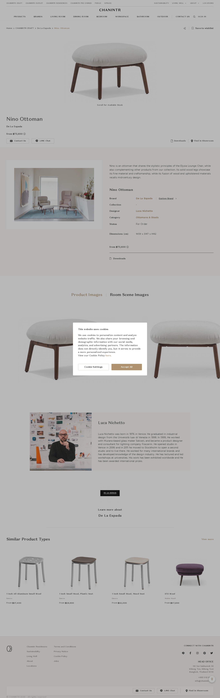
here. (108, 355)
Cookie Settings (93, 367)
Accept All (126, 367)
